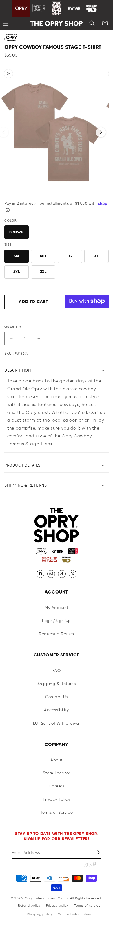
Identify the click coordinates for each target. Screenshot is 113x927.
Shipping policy (39, 914)
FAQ (56, 671)
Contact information (74, 914)
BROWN (16, 232)
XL (96, 256)
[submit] (98, 852)
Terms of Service (56, 813)
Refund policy (29, 905)
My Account (56, 608)
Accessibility (56, 710)
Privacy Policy (56, 799)
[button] (92, 23)
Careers (56, 786)
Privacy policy (57, 905)
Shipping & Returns (56, 684)
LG (70, 256)
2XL (16, 272)
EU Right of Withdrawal (56, 723)
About (56, 760)
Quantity (12, 327)
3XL (43, 272)
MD (43, 256)
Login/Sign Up (56, 621)
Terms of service (87, 905)
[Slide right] (101, 132)
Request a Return (56, 634)
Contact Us (56, 697)
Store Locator (56, 773)
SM (16, 256)
